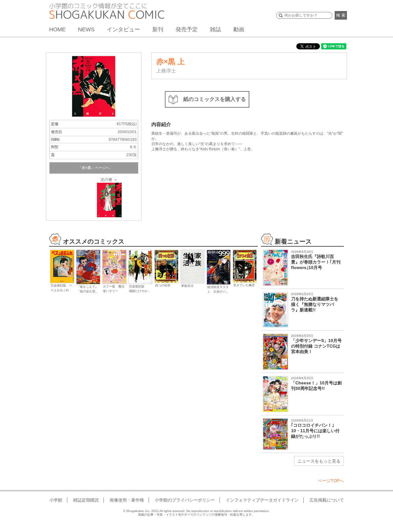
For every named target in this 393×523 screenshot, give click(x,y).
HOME (57, 29)
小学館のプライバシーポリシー (185, 500)
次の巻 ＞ (109, 179)
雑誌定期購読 (86, 500)
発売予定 (187, 29)
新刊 (157, 29)
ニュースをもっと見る (319, 461)
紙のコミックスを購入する (214, 99)
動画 (238, 29)
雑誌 (215, 29)
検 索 (340, 15)
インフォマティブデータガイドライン (262, 500)
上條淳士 (166, 70)
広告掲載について (326, 500)
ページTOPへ (331, 480)
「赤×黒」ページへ (94, 168)
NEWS (86, 29)
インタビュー (123, 29)
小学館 (55, 500)
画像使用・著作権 (127, 500)
